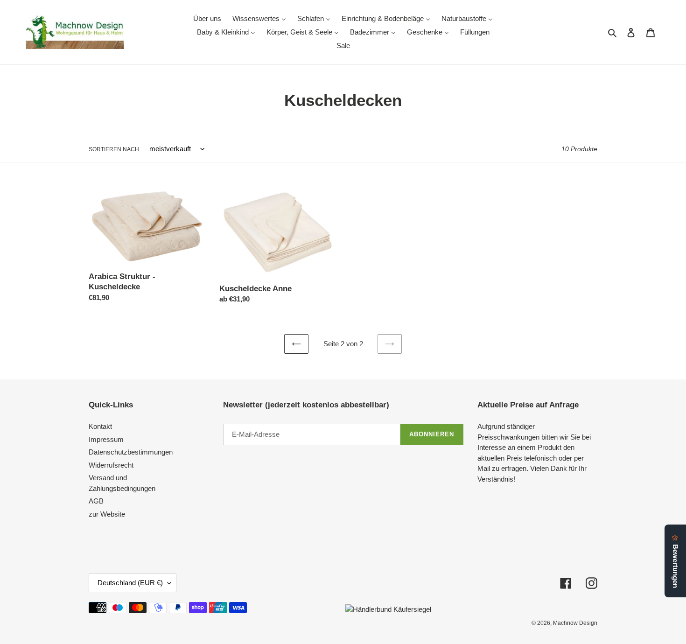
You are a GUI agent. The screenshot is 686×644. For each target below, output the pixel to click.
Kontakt (100, 426)
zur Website (107, 514)
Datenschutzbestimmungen (131, 452)
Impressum (106, 439)
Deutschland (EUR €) (130, 583)
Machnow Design (575, 623)
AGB (96, 501)
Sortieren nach (114, 149)
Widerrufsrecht (111, 465)
